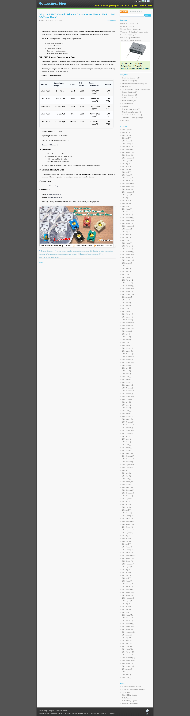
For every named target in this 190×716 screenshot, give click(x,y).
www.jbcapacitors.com (55, 197)
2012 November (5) (128, 592)
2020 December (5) (128, 320)
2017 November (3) (128, 425)
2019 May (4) (126, 374)
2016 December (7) (128, 456)
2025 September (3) (128, 158)
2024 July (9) (126, 198)
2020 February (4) (127, 348)
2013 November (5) (128, 558)
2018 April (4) (126, 411)
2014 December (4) (128, 521)
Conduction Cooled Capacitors (132, 115)
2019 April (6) (126, 376)
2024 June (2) (126, 200)
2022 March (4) (127, 277)
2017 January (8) (127, 453)
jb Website (104, 6)
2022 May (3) (126, 271)
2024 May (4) (126, 203)
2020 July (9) (126, 334)
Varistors (126, 106)
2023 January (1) (127, 249)
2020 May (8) (126, 340)
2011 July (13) (126, 638)
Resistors (126, 120)
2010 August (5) (127, 669)
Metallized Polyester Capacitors (131, 686)
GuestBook (142, 6)
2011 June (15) (126, 641)
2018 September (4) (128, 396)
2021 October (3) (127, 291)
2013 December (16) (128, 555)
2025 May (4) (126, 169)
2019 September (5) (128, 362)
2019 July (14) (126, 368)
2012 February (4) (127, 618)
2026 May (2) (126, 135)
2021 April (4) (126, 308)
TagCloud (134, 6)
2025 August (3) (127, 161)
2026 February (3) (127, 144)
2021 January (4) (127, 317)
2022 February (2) (127, 280)
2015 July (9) (126, 501)
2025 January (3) (127, 181)
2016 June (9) (126, 473)
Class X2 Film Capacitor (129, 695)
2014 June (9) (126, 538)
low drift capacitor (93, 254)
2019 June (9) (126, 371)
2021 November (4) (128, 288)
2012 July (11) (126, 604)
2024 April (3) (126, 206)
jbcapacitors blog (52, 3)
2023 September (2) (128, 226)
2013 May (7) (126, 575)
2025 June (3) (126, 166)
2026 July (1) (126, 132)
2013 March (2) (127, 581)
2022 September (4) (128, 260)
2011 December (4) (128, 623)
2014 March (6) (127, 547)
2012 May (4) (126, 609)
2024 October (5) (127, 189)
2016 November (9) (128, 459)
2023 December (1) (128, 217)
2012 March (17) (127, 615)
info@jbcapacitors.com (54, 194)
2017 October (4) (127, 428)
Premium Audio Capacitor (130, 704)
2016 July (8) (126, 470)
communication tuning (52, 257)
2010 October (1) (127, 663)
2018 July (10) (126, 402)
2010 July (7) (126, 672)
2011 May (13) (126, 643)
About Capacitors (129, 81)
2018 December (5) (128, 388)
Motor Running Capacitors (131, 112)
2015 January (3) (127, 518)
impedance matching (64, 254)
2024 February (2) (127, 212)
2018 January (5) (127, 419)
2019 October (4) (127, 359)
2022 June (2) (126, 269)
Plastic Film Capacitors (131, 78)
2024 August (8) (127, 195)
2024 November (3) (128, 186)
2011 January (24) (127, 655)
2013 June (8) (126, 572)
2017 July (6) (126, 436)
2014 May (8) (126, 541)
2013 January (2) (127, 587)
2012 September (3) (128, 598)
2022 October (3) (127, 257)
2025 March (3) (127, 175)
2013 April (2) (126, 578)
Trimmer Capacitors (47, 251)
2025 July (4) (126, 164)
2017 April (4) (126, 445)
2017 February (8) (127, 450)
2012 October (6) (127, 595)
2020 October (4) (127, 325)
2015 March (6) (127, 513)
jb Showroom (127, 103)
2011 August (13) (127, 635)
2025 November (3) (128, 152)
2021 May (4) (126, 306)
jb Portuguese (114, 6)
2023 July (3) (126, 232)
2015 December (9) (128, 490)
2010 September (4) (128, 666)
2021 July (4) (126, 300)
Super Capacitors (129, 101)
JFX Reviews (124, 6)
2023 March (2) (127, 243)
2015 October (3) (127, 496)
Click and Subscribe (135, 40)
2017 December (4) (128, 422)
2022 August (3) (127, 263)
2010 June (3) (126, 675)
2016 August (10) (127, 467)
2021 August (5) (127, 297)
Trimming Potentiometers (131, 109)
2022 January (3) (127, 283)
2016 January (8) (127, 487)
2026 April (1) (126, 138)
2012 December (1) (128, 589)
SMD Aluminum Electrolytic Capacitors (136, 89)
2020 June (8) (126, 337)
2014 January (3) (127, 553)
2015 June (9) (126, 504)
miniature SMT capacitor (79, 254)
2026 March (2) (127, 141)
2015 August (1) (127, 499)
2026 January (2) (127, 147)
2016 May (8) (126, 476)
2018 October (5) (127, 394)
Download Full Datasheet (50, 145)
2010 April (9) (126, 677)
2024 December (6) (128, 183)
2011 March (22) (127, 649)
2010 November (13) (128, 660)
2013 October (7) (127, 561)
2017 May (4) (126, 442)
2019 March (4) (127, 379)
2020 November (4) (128, 323)
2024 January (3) (127, 215)
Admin (150, 6)
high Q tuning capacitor (97, 251)
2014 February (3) (127, 550)
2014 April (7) (126, 544)
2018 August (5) (127, 399)
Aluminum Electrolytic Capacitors (134, 84)
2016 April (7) (126, 479)
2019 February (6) (127, 382)
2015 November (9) (128, 493)
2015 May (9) (126, 507)
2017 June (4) (126, 439)
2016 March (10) (127, 482)
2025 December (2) (128, 149)
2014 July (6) (126, 535)
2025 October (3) (127, 155)
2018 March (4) (127, 413)
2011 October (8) (127, 629)
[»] (42, 263)
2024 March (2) (127, 209)
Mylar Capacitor (127, 698)
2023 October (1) (127, 223)
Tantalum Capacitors (130, 98)
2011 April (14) (127, 646)
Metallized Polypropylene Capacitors (133, 689)
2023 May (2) (126, 237)
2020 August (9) (127, 331)
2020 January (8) (127, 351)
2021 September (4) (128, 294)
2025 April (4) (126, 172)
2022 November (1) (128, 254)
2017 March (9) (127, 447)
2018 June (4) (126, 405)
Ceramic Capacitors (129, 92)
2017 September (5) (128, 430)
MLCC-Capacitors (83, 713)
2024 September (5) (128, 192)
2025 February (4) (127, 178)
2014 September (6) (128, 530)
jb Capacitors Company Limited (138, 32)
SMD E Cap (126, 692)
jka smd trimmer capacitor (64, 251)
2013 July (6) (126, 570)
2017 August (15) (127, 433)
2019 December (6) (128, 354)
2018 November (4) (128, 391)
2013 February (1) (127, 584)
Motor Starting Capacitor (129, 701)
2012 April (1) (126, 612)
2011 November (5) (128, 626)
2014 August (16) (127, 533)
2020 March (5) (127, 345)
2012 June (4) (126, 606)
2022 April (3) (126, 274)
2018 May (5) (126, 408)
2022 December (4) (128, 252)
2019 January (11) (127, 385)
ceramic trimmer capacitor (81, 251)
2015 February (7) (127, 516)
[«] (40, 263)
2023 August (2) (127, 229)
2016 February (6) (127, 484)
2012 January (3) (127, 621)
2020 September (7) (128, 328)
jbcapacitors (136, 29)
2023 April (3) (126, 240)
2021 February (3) (127, 314)
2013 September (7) (128, 564)
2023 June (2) (126, 235)
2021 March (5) (127, 311)
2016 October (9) (127, 462)
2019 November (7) (128, 357)
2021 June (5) (126, 303)
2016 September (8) (128, 465)
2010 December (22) (128, 658)
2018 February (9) (127, 416)
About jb (126, 86)
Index (97, 6)
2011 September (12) (128, 632)
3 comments (112, 20)
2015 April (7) (126, 510)
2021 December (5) (128, 286)
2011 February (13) (128, 652)
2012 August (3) (127, 601)
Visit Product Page (53, 186)
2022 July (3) (126, 266)
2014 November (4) (128, 524)
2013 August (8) (127, 567)
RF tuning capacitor (52, 254)
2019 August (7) (127, 365)
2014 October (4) (127, 527)
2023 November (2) (128, 220)
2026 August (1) (127, 129)
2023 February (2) (127, 246)
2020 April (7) (126, 342)
